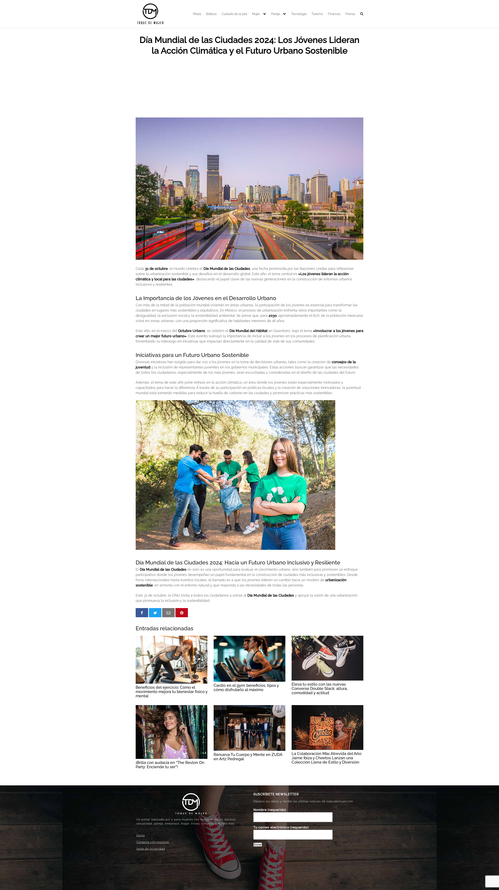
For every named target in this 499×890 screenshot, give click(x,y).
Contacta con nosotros (152, 842)
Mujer (256, 14)
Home (140, 835)
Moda (197, 14)
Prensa (350, 14)
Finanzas (334, 14)
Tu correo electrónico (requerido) (281, 827)
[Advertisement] (249, 88)
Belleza (211, 14)
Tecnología (299, 14)
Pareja (275, 14)
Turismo (317, 14)
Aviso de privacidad (150, 848)
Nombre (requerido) (269, 810)
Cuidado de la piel (234, 14)
